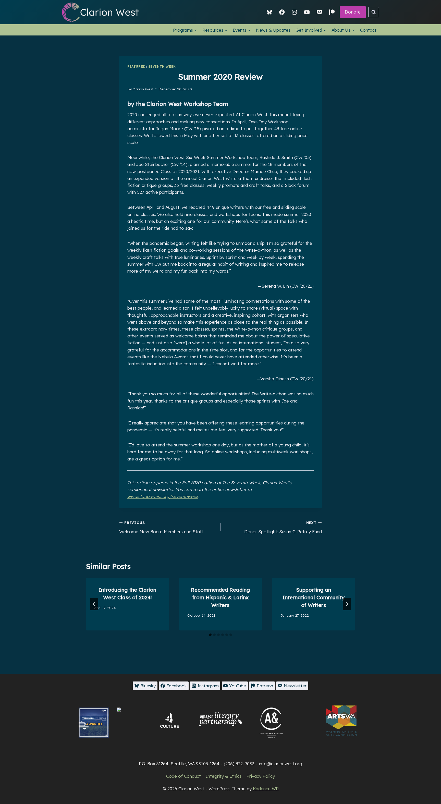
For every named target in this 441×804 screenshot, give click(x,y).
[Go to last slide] (94, 604)
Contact (368, 30)
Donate (353, 12)
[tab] (210, 635)
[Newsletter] (319, 12)
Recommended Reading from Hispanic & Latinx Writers (220, 597)
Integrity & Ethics (223, 776)
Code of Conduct (183, 776)
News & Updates (273, 30)
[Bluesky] (269, 12)
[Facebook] (281, 12)
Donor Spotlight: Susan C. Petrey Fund (283, 527)
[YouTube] (306, 12)
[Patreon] (331, 12)
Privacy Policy (261, 776)
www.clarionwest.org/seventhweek (162, 496)
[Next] (347, 604)
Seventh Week (162, 66)
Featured (136, 66)
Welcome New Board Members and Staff (161, 527)
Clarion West (142, 89)
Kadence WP (266, 788)
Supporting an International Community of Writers (314, 597)
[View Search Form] (373, 12)
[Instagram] (294, 12)
